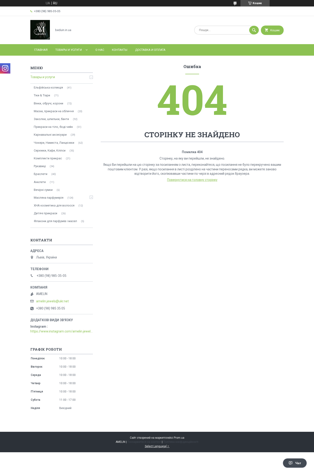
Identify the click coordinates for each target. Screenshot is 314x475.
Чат (298, 463)
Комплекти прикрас (48, 158)
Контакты (119, 50)
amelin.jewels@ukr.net (52, 301)
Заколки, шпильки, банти (51, 119)
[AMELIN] (40, 38)
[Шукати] (254, 30)
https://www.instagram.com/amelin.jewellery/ (61, 331)
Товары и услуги (68, 50)
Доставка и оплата (150, 50)
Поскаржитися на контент (144, 442)
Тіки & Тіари (42, 95)
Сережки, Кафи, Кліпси (50, 150)
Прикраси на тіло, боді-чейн (53, 127)
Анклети (40, 182)
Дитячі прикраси (45, 213)
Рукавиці (40, 166)
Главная (41, 50)
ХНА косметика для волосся (54, 205)
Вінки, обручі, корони (48, 103)
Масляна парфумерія (48, 197)
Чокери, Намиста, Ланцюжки (54, 142)
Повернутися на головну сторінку (192, 180)
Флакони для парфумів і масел (55, 221)
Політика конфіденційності (180, 442)
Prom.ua (179, 437)
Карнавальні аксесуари (50, 134)
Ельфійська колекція (48, 87)
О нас (99, 50)
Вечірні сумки (43, 190)
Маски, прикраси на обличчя (54, 111)
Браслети (40, 174)
